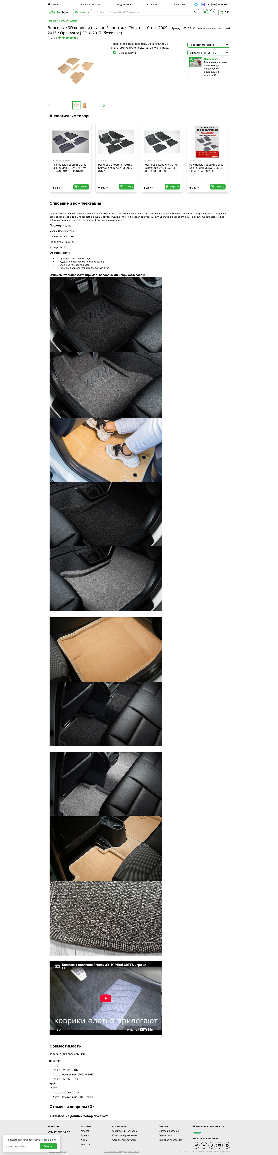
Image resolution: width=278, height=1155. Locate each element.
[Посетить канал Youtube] (219, 1145)
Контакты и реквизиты (124, 1135)
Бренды (85, 1135)
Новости (85, 1144)
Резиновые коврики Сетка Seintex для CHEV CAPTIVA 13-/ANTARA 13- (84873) (69, 168)
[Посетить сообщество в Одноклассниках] (211, 1145)
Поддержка (124, 4)
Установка (152, 4)
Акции (84, 1139)
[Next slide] (104, 105)
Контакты (179, 4)
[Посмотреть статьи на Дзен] (227, 1145)
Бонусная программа (170, 1139)
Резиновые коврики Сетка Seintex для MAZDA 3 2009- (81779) (115, 168)
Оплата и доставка (91, 4)
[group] (77, 71)
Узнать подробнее (16, 1146)
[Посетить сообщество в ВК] (204, 1145)
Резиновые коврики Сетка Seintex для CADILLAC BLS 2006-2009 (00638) (161, 168)
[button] (76, 105)
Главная (52, 20)
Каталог (63, 20)
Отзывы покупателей (124, 1139)
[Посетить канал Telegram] (196, 1145)
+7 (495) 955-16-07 (59, 1132)
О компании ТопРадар (124, 1130)
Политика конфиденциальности (121, 1151)
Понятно (48, 1146)
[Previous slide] (49, 105)
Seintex (132, 52)
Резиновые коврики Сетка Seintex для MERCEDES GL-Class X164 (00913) (206, 168)
